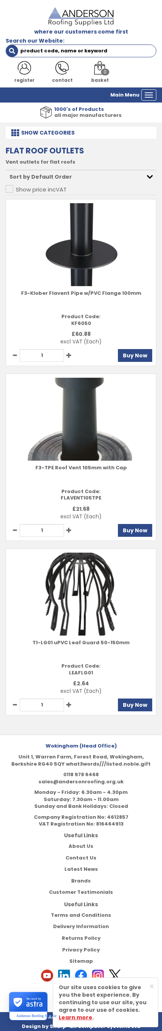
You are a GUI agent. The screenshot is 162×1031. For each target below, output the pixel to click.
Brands (81, 880)
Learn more (75, 1017)
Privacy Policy (81, 949)
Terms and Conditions (81, 915)
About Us (81, 846)
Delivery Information (81, 926)
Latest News (81, 869)
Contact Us (81, 857)
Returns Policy (81, 938)
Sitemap (81, 961)
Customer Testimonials (81, 892)
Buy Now (135, 355)
